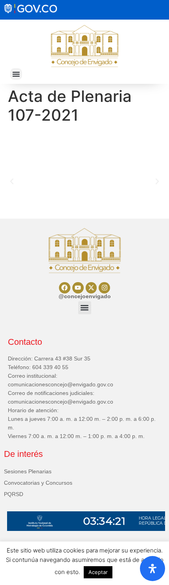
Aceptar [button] (98, 572)
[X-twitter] (91, 287)
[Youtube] (78, 287)
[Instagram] (104, 287)
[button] (16, 74)
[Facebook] (64, 287)
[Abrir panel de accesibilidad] (152, 568)
